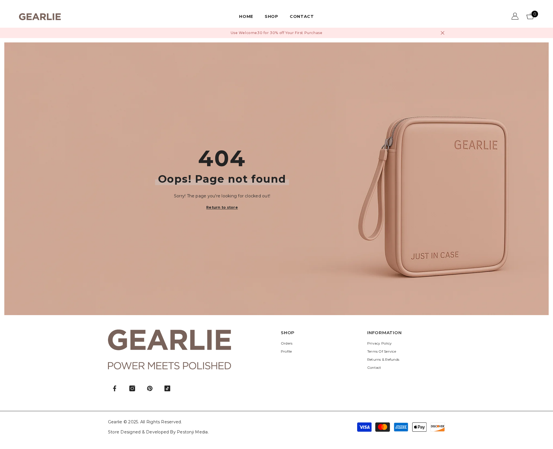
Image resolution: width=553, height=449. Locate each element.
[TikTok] (167, 388)
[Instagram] (132, 388)
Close (442, 33)
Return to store (222, 207)
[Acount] (515, 16)
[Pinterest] (149, 388)
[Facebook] (114, 388)
